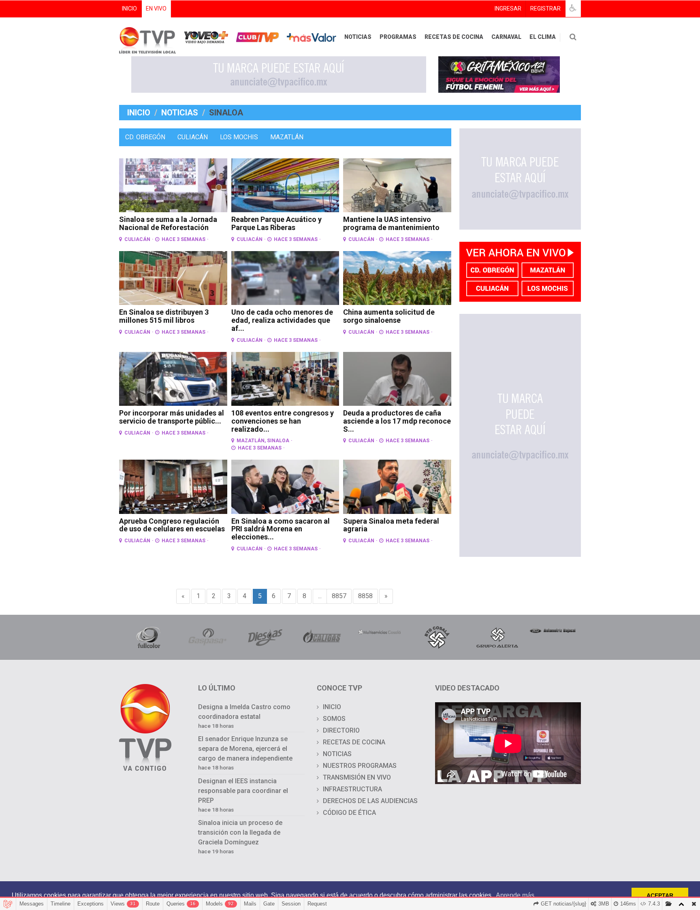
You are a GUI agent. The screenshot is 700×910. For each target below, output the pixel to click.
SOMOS (334, 718)
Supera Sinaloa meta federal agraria (391, 525)
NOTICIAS (357, 37)
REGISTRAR (545, 8)
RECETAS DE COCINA (454, 37)
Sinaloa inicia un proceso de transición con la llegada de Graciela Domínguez (240, 832)
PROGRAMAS (398, 37)
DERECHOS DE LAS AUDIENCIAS (370, 801)
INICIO (129, 8)
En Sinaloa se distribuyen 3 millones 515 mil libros (164, 316)
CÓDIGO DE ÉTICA (349, 812)
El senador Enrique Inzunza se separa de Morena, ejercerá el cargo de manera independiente (245, 748)
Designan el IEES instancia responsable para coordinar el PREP (243, 790)
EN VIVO (156, 8)
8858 (365, 596)
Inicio (138, 112)
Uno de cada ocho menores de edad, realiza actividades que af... (282, 320)
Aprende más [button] (515, 895)
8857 (339, 596)
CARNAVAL (506, 37)
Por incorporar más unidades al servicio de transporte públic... (171, 417)
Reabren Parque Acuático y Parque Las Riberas (276, 223)
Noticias (179, 112)
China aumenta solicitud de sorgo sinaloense (389, 316)
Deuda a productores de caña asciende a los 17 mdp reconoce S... (397, 421)
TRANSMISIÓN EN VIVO (357, 777)
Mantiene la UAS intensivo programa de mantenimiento (391, 223)
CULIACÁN (192, 137)
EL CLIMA (542, 37)
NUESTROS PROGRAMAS (360, 765)
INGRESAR (508, 8)
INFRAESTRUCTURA (352, 789)
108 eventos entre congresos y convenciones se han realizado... (282, 421)
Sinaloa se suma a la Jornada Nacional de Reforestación (168, 223)
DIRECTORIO (341, 730)
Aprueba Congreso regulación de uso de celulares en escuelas (172, 525)
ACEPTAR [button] (660, 895)
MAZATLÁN (286, 137)
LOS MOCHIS (239, 137)
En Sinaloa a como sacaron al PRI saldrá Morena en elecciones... (280, 529)
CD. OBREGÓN (145, 137)
